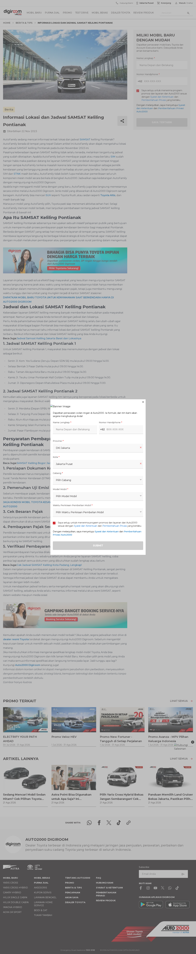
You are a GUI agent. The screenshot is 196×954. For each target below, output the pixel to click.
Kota (56, 457)
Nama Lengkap (62, 422)
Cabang (58, 473)
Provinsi (58, 441)
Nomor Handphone (110, 422)
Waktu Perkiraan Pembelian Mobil (72, 505)
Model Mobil (60, 489)
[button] (98, 402)
